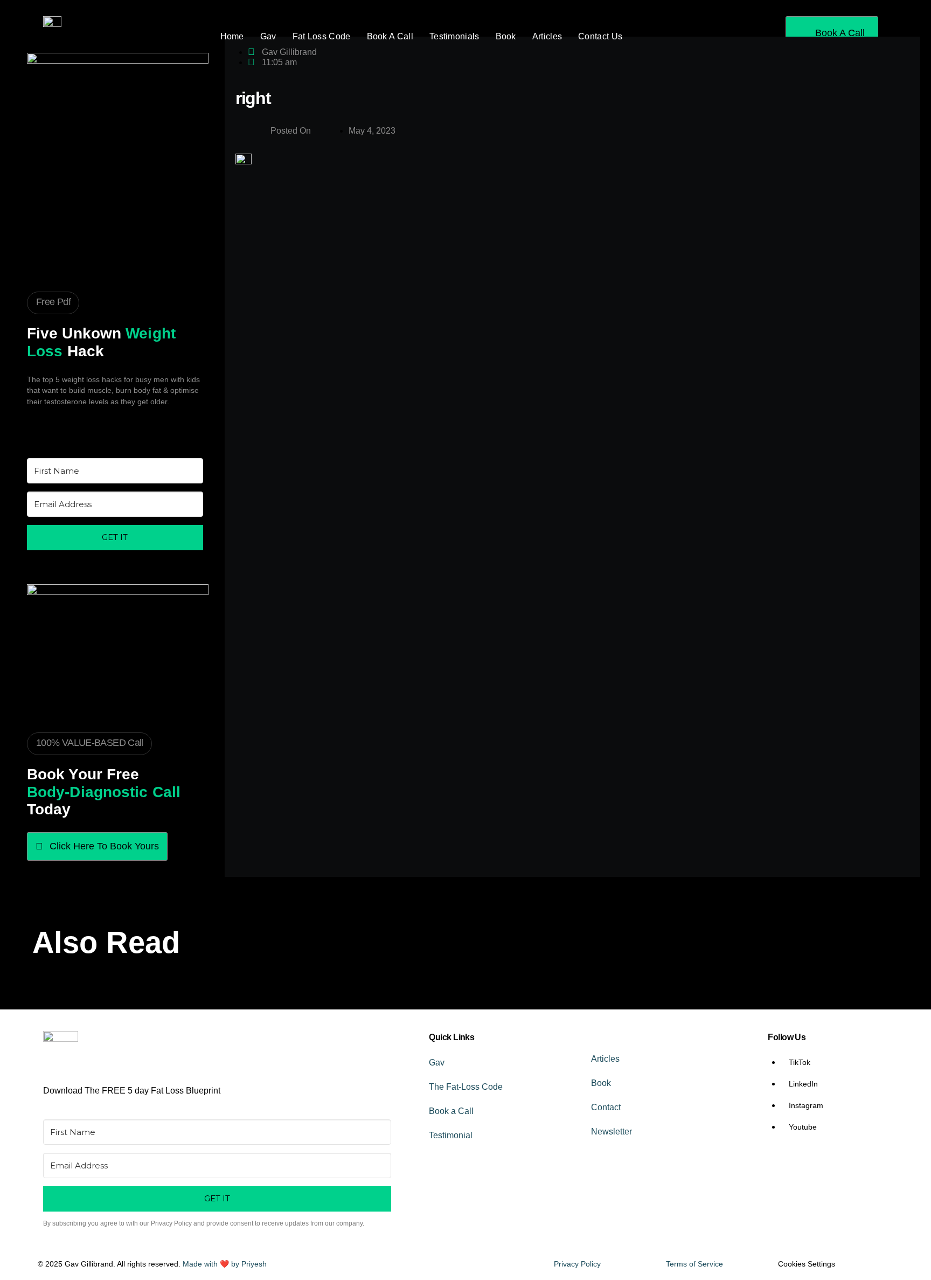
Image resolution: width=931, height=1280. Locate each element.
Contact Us (600, 36)
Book (506, 36)
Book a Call (451, 1111)
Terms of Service (694, 1264)
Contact (606, 1107)
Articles (547, 36)
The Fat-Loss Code (466, 1086)
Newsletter (611, 1131)
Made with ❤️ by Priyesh (225, 1264)
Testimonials (454, 36)
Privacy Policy (577, 1264)
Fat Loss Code (322, 36)
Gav (268, 36)
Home (232, 36)
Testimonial (451, 1135)
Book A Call (390, 36)
